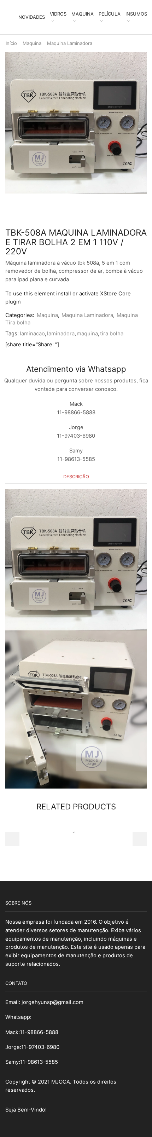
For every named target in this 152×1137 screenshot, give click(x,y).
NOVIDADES (31, 17)
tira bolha (111, 333)
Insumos (136, 14)
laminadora (61, 333)
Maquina (82, 14)
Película (110, 14)
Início (11, 43)
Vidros (58, 14)
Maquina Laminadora (69, 43)
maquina (87, 333)
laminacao (32, 333)
